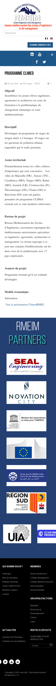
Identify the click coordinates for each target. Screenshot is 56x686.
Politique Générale (10, 582)
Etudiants (34, 605)
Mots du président (9, 578)
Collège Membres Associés (41, 582)
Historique (6, 574)
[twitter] (44, 62)
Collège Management (39, 578)
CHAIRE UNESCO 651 (40, 45)
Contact (5, 594)
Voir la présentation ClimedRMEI (25, 304)
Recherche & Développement (37, 612)
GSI (17, 675)
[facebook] (36, 62)
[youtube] (39, 54)
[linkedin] (32, 54)
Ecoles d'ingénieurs (38, 574)
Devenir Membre (37, 590)
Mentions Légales (9, 590)
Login (32, 622)
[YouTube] (11, 661)
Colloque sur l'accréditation (13, 641)
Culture (33, 617)
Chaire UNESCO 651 (11, 586)
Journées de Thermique (12, 637)
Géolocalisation (37, 586)
